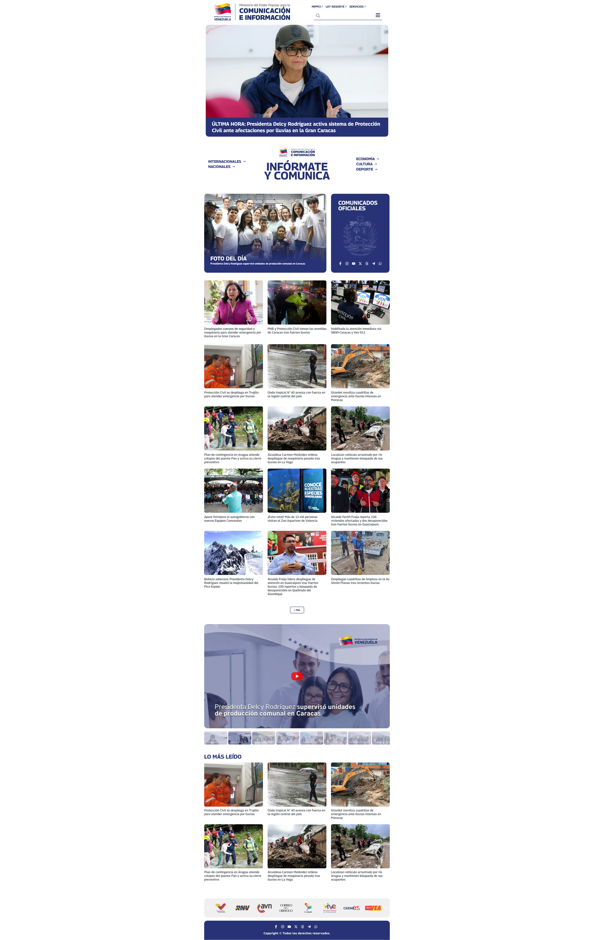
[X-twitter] (360, 263)
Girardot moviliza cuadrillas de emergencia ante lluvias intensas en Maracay (356, 396)
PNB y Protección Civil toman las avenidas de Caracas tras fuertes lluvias (297, 330)
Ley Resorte (335, 6)
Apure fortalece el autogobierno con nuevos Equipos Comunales (229, 518)
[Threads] (367, 263)
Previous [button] (210, 676)
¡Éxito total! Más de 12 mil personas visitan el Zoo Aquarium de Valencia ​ (293, 518)
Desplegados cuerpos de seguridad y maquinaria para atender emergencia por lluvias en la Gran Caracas (232, 332)
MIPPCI (316, 6)
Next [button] (384, 676)
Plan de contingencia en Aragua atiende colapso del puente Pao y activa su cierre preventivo (232, 458)
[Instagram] (347, 263)
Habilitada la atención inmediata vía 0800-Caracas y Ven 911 (356, 330)
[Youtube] (354, 263)
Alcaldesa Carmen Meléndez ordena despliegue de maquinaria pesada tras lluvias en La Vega (294, 458)
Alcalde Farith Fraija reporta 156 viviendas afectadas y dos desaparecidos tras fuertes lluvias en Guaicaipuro (359, 520)
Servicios (356, 6)
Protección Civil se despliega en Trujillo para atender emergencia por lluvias (231, 394)
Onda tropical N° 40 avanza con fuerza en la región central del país (296, 394)
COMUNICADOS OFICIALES (357, 205)
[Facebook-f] (340, 263)
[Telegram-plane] (374, 263)
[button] (210, 78)
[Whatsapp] (380, 263)
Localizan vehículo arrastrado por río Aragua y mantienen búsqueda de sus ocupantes (357, 458)
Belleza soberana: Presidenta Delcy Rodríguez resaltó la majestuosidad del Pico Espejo (231, 582)
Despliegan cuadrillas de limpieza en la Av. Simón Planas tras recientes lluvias (360, 581)
